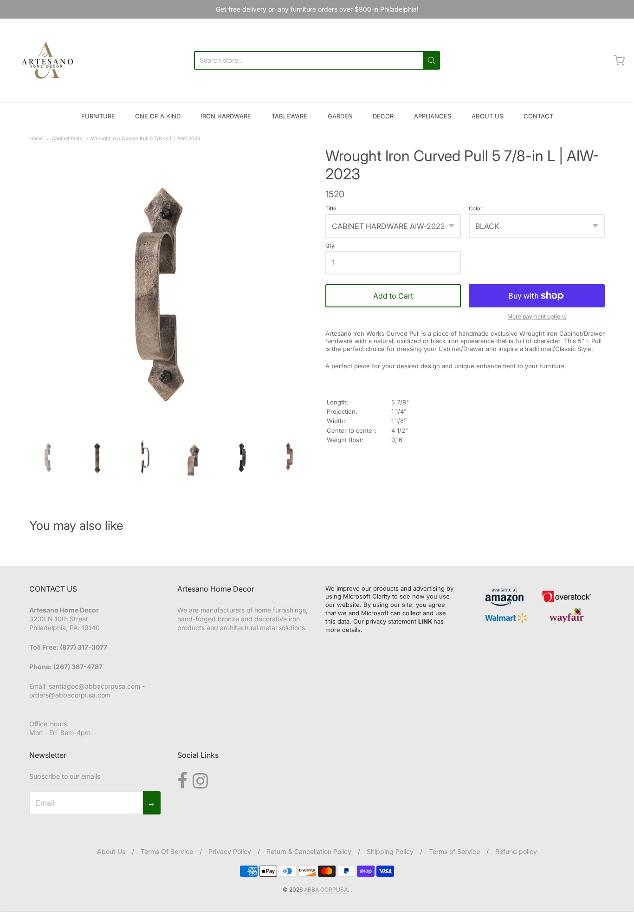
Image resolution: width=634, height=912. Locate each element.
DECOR (383, 116)
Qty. (330, 246)
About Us (111, 851)
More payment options (536, 316)
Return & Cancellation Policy (308, 851)
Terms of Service (454, 851)
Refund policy (516, 851)
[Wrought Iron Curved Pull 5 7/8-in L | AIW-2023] (169, 287)
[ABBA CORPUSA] (46, 60)
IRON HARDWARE (226, 116)
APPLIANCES (432, 116)
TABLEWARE (289, 116)
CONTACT (538, 116)
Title (330, 209)
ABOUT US (487, 116)
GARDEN (340, 116)
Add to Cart (393, 295)
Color (475, 209)
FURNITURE (98, 116)
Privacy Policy (229, 851)
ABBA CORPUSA (326, 889)
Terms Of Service (167, 851)
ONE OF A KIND (158, 116)
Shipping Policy (390, 851)
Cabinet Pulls (67, 139)
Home (36, 139)
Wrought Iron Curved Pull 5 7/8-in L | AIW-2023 (146, 139)
